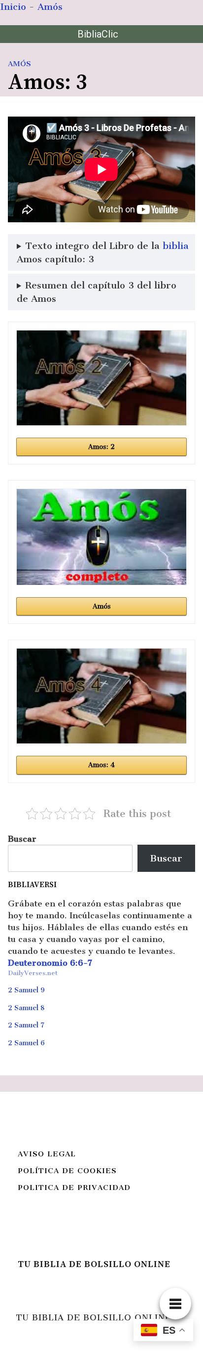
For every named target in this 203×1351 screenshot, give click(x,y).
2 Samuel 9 (26, 990)
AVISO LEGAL (47, 1153)
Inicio (13, 6)
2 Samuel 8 (26, 1008)
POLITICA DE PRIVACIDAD (74, 1187)
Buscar (22, 839)
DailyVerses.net (33, 973)
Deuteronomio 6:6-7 (50, 963)
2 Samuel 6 (26, 1043)
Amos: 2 (101, 447)
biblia (176, 245)
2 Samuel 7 (26, 1025)
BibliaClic (97, 34)
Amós (50, 6)
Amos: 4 (101, 765)
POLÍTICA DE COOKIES (67, 1170)
